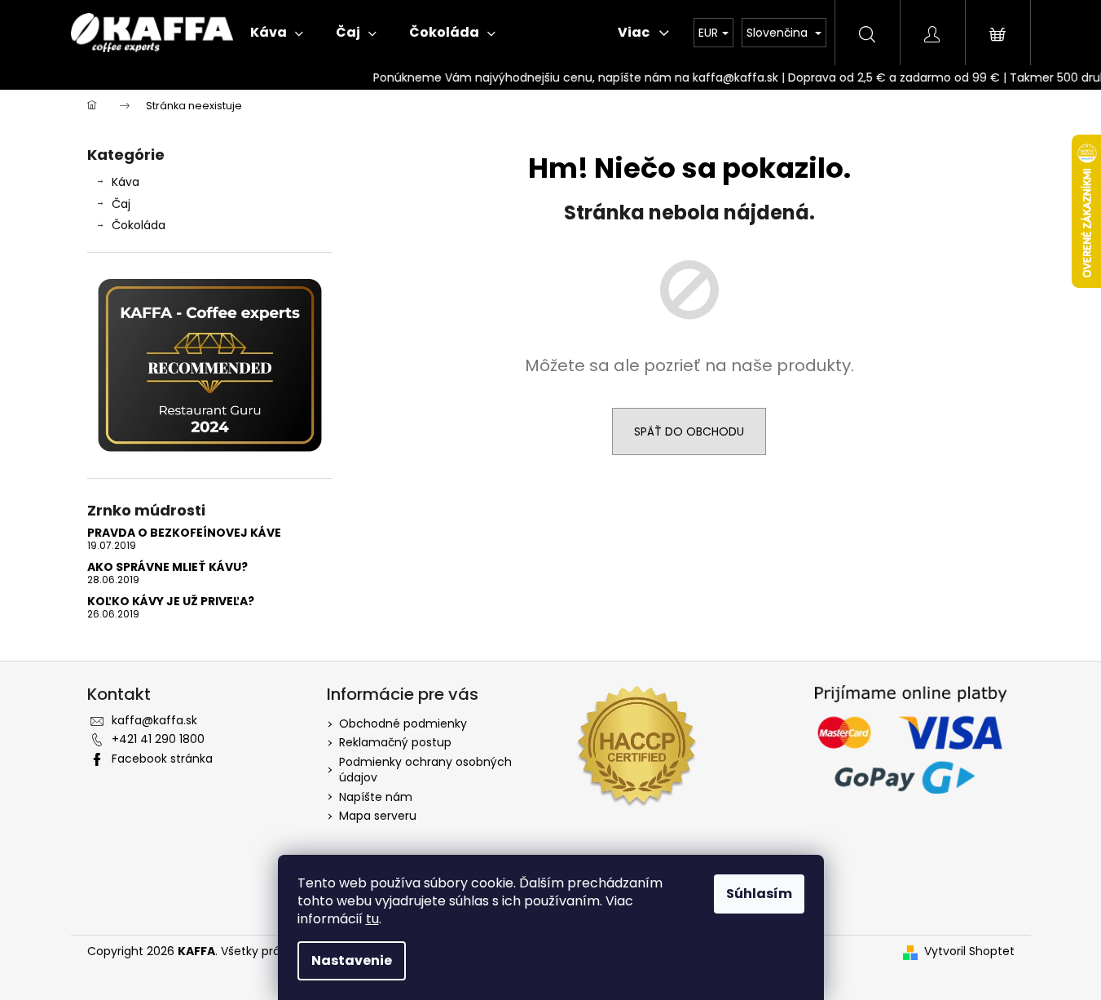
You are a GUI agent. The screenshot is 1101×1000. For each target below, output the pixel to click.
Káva (125, 182)
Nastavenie (351, 960)
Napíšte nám (375, 797)
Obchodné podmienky (403, 723)
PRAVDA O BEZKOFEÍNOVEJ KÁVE (184, 533)
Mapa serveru (377, 816)
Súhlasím (759, 893)
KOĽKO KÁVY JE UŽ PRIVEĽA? (170, 601)
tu (372, 918)
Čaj (121, 204)
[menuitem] (276, 32)
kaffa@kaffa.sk (154, 720)
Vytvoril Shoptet (969, 951)
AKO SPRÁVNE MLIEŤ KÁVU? (167, 567)
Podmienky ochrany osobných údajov (425, 769)
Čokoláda (138, 225)
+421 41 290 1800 (158, 739)
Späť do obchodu (689, 431)
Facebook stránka (162, 758)
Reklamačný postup (395, 742)
